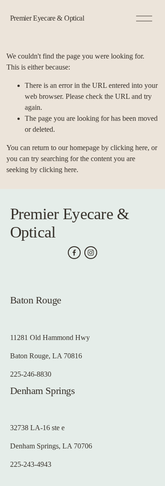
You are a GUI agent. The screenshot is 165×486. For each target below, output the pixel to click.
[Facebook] (74, 252)
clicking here (129, 147)
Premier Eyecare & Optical (47, 18)
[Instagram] (90, 252)
